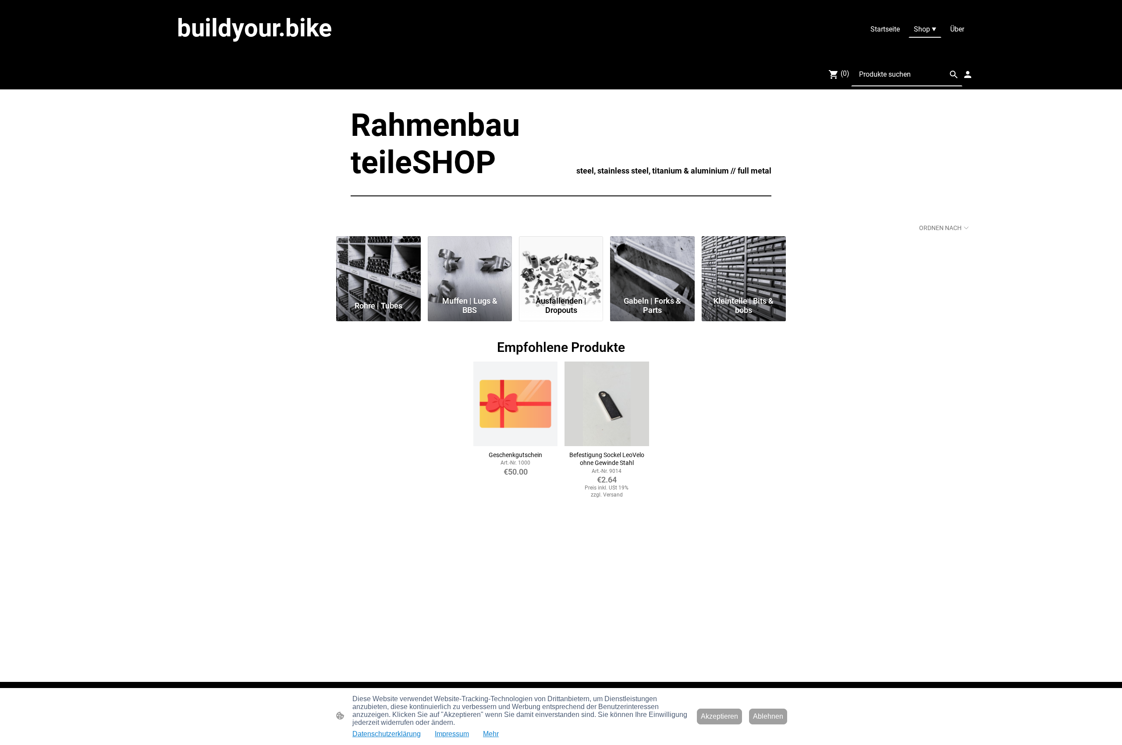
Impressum (452, 734)
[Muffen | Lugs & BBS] (470, 264)
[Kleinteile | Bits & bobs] (744, 264)
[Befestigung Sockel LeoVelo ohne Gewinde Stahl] (607, 404)
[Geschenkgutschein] (515, 404)
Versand (613, 495)
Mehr (491, 734)
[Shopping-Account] (967, 74)
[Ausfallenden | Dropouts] (561, 264)
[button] (953, 74)
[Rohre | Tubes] (378, 264)
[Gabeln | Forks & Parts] (652, 264)
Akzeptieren (719, 716)
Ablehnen (768, 716)
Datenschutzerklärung (386, 734)
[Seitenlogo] (285, 51)
